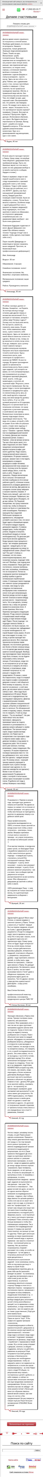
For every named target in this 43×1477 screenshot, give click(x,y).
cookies (29, 4)
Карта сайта (13, 1460)
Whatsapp (19, 10)
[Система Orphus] (33, 1460)
